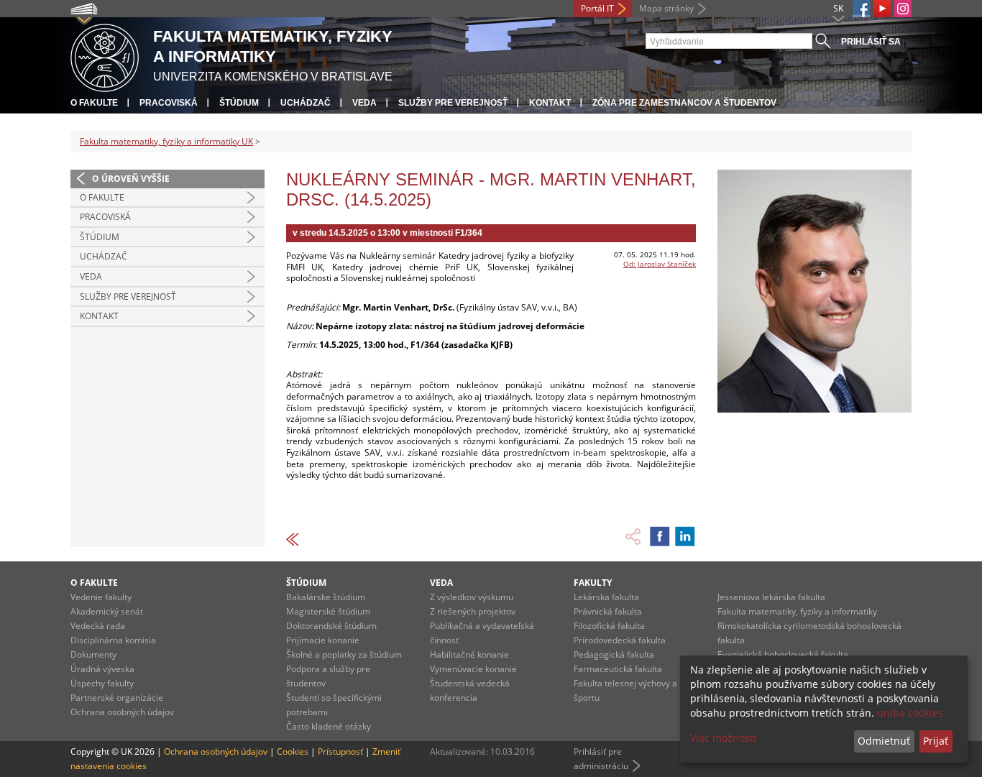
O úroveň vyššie (131, 179)
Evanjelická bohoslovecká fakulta (782, 654)
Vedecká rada (97, 626)
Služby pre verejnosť (453, 103)
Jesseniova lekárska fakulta (771, 597)
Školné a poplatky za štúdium (344, 654)
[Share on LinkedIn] (685, 536)
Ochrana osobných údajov (122, 712)
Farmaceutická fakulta (618, 669)
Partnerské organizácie (116, 697)
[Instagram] (903, 8)
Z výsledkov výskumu (471, 597)
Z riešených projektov (472, 611)
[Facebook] (861, 8)
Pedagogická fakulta (614, 654)
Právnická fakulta (608, 611)
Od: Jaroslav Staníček (659, 264)
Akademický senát (106, 611)
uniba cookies (910, 712)
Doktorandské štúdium (331, 626)
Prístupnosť (340, 751)
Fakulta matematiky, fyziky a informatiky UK (166, 141)
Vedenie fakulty (101, 597)
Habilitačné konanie (469, 654)
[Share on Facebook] (660, 536)
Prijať (935, 741)
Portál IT (597, 8)
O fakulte (94, 103)
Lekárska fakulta (606, 597)
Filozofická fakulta (609, 626)
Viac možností (723, 738)
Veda (364, 103)
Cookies (292, 751)
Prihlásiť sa (871, 42)
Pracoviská (168, 103)
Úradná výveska (102, 669)
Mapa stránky (666, 8)
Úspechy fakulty (102, 683)
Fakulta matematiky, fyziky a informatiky (797, 611)
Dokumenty (93, 654)
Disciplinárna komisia (113, 640)
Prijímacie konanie (322, 640)
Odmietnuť (884, 741)
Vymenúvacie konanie (473, 669)
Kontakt (550, 103)
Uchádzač (305, 103)
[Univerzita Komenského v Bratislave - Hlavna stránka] (104, 56)
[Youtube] (882, 8)
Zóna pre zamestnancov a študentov (684, 103)
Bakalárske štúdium (325, 597)
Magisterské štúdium (328, 611)
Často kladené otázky (328, 726)
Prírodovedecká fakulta (620, 640)
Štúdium (239, 103)
